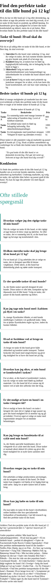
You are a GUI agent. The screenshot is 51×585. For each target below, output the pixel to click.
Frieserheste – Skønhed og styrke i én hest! (24, 574)
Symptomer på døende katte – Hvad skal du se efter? (24, 572)
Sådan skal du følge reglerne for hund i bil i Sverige (25, 562)
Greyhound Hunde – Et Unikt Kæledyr (17, 561)
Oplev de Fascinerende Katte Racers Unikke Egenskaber (22, 541)
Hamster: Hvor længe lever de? (20, 571)
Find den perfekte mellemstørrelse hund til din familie (24, 544)
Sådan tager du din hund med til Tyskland (29, 579)
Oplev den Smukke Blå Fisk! (31, 556)
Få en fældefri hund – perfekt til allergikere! (22, 539)
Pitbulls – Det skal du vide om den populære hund (22, 558)
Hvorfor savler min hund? (11, 581)
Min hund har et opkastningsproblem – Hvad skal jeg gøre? (19, 536)
